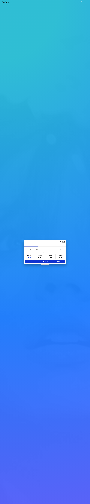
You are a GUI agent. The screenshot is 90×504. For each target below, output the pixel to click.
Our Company (71, 1)
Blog (58, 1)
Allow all (58, 261)
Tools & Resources (64, 1)
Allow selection (45, 261)
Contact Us (78, 1)
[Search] (87, 2)
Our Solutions (34, 1)
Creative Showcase (41, 1)
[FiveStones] (6, 2)
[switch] (39, 257)
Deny (31, 261)
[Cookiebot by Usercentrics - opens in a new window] (61, 242)
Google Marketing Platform (51, 1)
